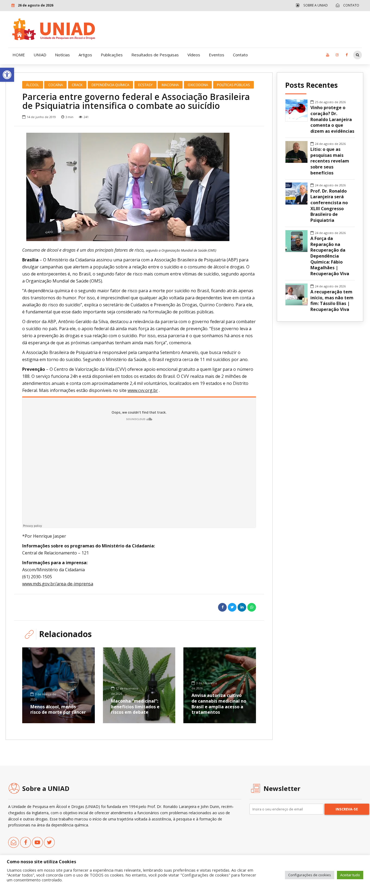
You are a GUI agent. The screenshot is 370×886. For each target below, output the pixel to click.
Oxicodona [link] (198, 84)
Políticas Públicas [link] (233, 84)
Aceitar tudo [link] (350, 874)
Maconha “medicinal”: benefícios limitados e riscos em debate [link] (135, 706)
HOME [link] (18, 54)
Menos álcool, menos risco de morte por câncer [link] (58, 709)
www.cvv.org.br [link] (143, 390)
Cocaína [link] (55, 84)
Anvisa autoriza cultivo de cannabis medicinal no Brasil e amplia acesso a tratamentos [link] (219, 703)
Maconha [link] (170, 84)
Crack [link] (77, 84)
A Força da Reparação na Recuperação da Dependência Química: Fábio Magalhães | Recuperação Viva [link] (329, 256)
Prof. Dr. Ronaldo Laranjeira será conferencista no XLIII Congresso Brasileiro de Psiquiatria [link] (329, 205)
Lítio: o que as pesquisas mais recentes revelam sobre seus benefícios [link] (329, 161)
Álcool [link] (32, 84)
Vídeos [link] (193, 54)
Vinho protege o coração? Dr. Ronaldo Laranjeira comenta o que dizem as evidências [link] (332, 119)
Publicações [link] (112, 54)
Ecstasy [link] (145, 84)
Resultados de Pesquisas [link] (155, 54)
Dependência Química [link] (110, 84)
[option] (139, 187)
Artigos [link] (85, 54)
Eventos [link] (216, 54)
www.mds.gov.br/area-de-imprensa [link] (57, 584)
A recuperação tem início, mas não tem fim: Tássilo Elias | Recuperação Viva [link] (331, 300)
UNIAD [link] (40, 54)
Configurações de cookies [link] (309, 874)
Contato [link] (240, 54)
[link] (7, 75)
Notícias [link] (62, 54)
